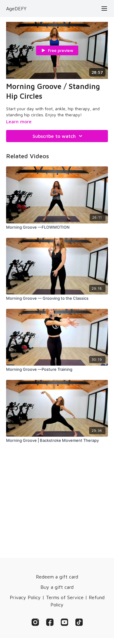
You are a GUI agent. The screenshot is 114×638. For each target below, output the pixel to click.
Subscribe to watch (54, 136)
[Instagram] (35, 622)
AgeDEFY (16, 8)
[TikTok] (79, 622)
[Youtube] (64, 622)
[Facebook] (50, 622)
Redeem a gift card (57, 576)
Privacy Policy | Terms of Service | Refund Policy (57, 601)
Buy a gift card (57, 587)
